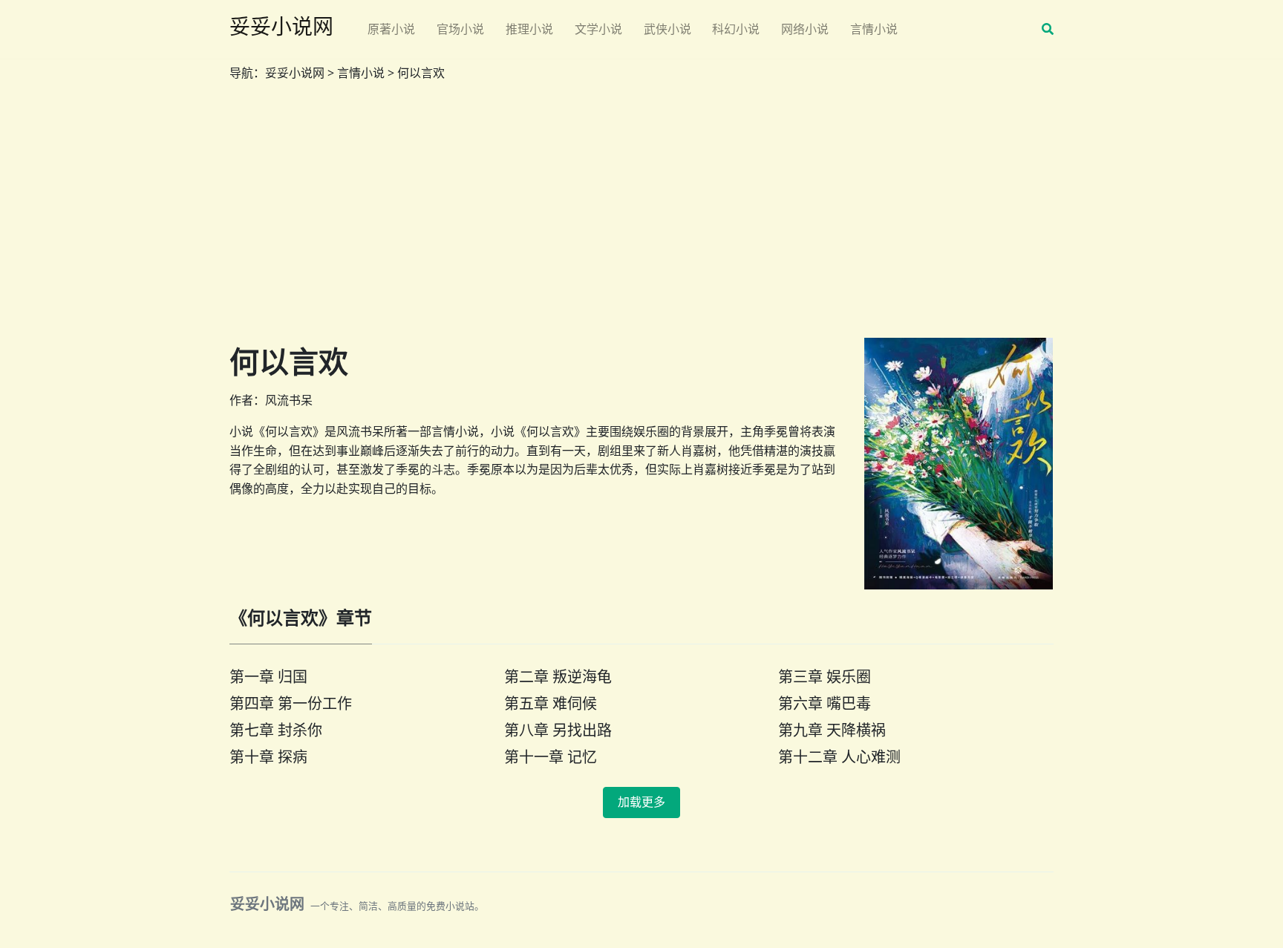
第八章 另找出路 (558, 730)
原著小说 (391, 29)
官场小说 (460, 29)
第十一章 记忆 (550, 757)
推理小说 (529, 29)
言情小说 (874, 29)
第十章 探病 (268, 757)
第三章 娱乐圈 (824, 677)
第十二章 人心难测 (839, 757)
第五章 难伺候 (550, 703)
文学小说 (598, 29)
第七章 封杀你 (275, 730)
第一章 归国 (268, 677)
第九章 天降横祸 (832, 730)
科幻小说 (736, 29)
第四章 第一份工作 (290, 703)
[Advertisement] (641, 216)
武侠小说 (667, 29)
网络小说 (805, 29)
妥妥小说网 (294, 73)
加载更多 (641, 802)
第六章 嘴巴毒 (824, 703)
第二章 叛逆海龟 (558, 677)
